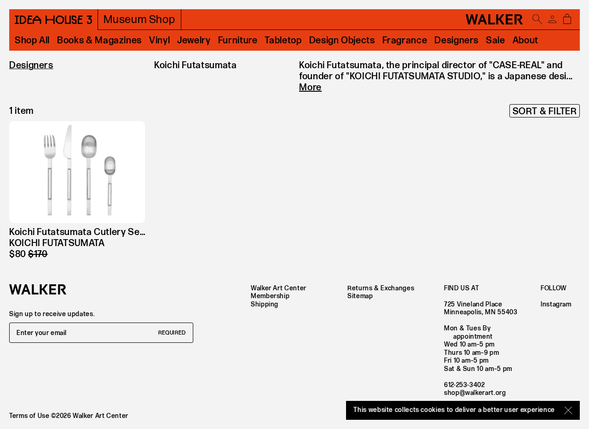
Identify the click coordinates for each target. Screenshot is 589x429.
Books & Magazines (99, 40)
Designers (456, 40)
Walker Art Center (278, 288)
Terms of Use (29, 416)
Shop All (32, 40)
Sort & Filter (545, 111)
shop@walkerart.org (475, 393)
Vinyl (159, 40)
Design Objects (342, 40)
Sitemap (360, 296)
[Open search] (537, 19)
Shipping (264, 304)
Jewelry (193, 40)
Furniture (238, 40)
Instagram (556, 304)
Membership (270, 296)
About (525, 40)
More (310, 87)
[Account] (552, 19)
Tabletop (283, 40)
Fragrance (404, 40)
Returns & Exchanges (380, 288)
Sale (495, 40)
